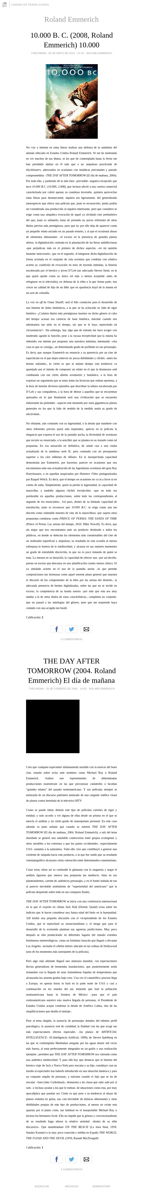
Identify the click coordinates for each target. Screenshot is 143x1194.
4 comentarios (71, 1169)
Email (86, 629)
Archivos (71, 1186)
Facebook (57, 629)
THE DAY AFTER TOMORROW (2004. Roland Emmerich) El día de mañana (71, 671)
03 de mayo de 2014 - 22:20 (66, 53)
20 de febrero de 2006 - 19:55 (66, 688)
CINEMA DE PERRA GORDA (30, 4)
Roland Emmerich (99, 53)
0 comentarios (71, 639)
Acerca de (41, 1186)
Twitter (71, 629)
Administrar (101, 1186)
